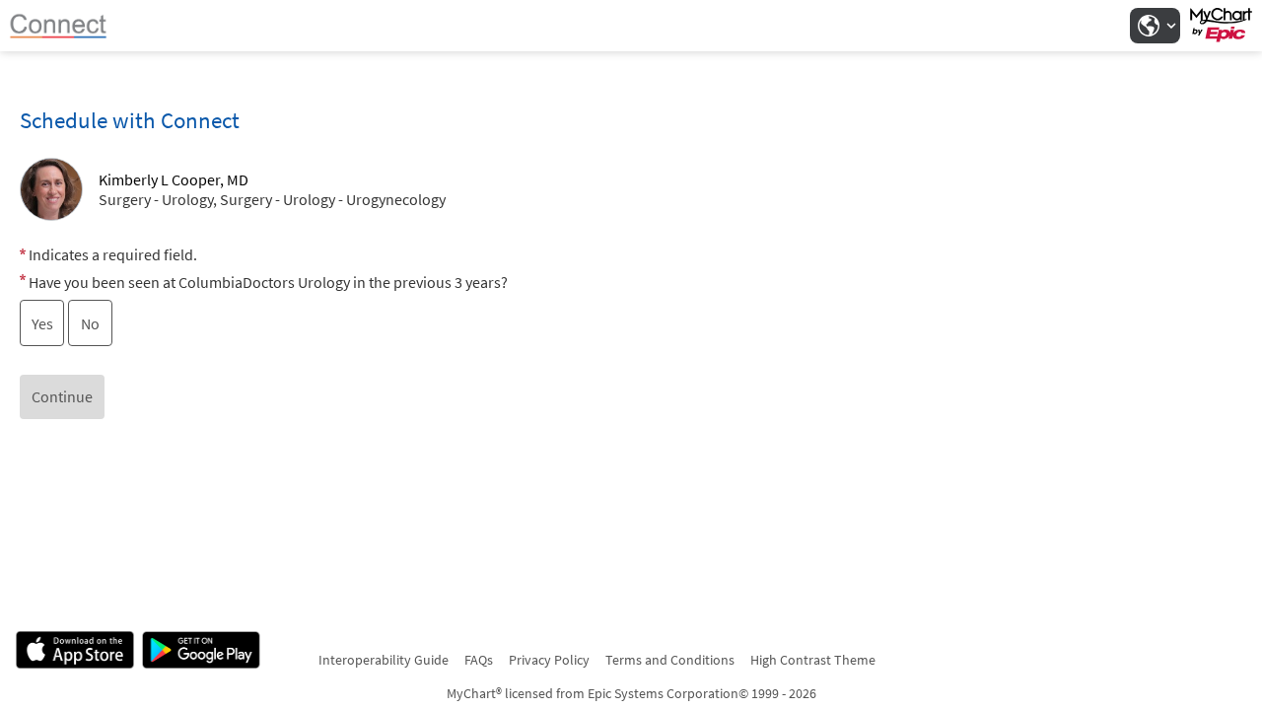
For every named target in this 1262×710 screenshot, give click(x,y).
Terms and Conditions (670, 660)
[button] (1154, 25)
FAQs (478, 660)
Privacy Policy (549, 660)
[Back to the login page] (68, 25)
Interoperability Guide (383, 660)
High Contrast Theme (813, 660)
